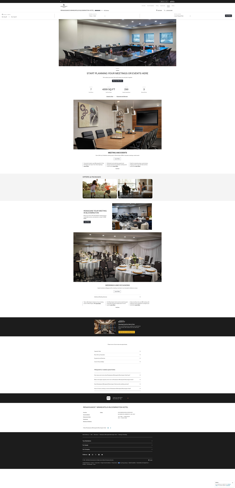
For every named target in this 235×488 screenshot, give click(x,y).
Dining (157, 5)
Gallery (173, 5)
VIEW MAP (160, 10)
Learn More (117, 158)
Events (168, 5)
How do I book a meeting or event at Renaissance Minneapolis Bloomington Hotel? (112, 388)
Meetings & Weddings (87, 421)
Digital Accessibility (132, 462)
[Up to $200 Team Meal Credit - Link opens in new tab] (100, 188)
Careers (92, 462)
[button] (164, 1)
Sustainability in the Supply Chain (142, 462)
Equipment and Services (122, 96)
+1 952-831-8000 (169, 10)
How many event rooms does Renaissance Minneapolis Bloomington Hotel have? (112, 375)
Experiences (162, 5)
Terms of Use (97, 462)
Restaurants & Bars (87, 416)
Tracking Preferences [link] (86, 462)
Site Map (84, 464)
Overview (143, 5)
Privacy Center (114, 462)
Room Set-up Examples (99, 354)
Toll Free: (124, 416)
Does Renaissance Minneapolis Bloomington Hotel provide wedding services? (111, 384)
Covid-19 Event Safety (99, 361)
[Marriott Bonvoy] (172, 1)
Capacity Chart (109, 96)
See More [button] (117, 168)
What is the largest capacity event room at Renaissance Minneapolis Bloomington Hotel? (113, 379)
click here (228, 485)
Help (94, 464)
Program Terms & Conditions (106, 462)
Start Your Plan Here (117, 80)
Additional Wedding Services (100, 297)
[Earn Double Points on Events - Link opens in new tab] (135, 188)
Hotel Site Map (89, 464)
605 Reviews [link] (106, 10)
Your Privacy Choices (123, 462)
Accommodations (150, 5)
